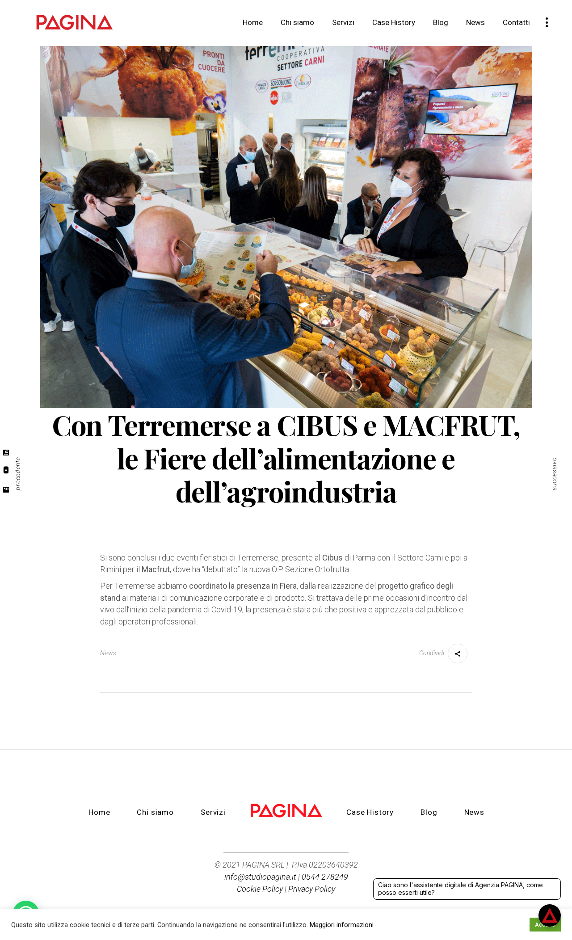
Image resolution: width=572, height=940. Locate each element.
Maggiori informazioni (342, 925)
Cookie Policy (260, 889)
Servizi (213, 812)
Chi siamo (155, 812)
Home (99, 812)
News (108, 653)
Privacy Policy (311, 889)
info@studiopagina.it (260, 876)
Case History (370, 812)
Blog (429, 812)
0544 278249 (325, 876)
